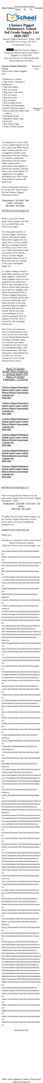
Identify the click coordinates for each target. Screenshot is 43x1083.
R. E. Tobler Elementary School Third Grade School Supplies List (20, 890)
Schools (37, 8)
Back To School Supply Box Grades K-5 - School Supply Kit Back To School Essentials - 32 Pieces (15, 374)
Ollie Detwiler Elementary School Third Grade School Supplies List (21, 867)
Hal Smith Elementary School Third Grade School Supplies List (20, 703)
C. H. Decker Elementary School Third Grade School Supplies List (21, 577)
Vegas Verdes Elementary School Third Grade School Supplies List (21, 973)
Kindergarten (8, 200)
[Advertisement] (21, 1053)
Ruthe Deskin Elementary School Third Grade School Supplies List (21, 944)
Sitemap (10, 8)
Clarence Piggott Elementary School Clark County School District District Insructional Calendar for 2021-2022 (15, 471)
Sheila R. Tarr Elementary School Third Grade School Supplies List (21, 947)
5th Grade (20, 205)
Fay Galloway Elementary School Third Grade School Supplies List (21, 674)
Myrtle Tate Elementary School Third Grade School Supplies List (20, 861)
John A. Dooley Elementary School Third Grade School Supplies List (21, 775)
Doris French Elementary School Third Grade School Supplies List (21, 614)
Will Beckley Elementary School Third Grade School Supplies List (20, 990)
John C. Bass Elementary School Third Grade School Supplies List (21, 778)
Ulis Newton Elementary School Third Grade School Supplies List (20, 967)
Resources (18, 1079)
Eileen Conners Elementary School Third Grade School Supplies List (21, 648)
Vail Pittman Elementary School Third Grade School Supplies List (20, 970)
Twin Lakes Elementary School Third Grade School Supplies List (20, 964)
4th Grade (9, 205)
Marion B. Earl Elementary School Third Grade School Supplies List (21, 855)
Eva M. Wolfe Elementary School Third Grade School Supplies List (21, 671)
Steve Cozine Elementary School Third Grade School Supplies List (20, 953)
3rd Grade (18, 203)
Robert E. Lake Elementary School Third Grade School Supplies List (21, 910)
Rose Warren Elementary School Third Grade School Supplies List (20, 933)
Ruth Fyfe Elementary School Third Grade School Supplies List (20, 941)
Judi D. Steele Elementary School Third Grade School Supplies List (21, 804)
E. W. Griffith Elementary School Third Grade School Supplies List (21, 626)
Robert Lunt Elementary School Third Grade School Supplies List (20, 918)
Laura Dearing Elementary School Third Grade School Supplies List (21, 815)
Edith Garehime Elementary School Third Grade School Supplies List (21, 631)
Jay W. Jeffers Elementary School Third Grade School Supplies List (21, 769)
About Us (17, 1082)
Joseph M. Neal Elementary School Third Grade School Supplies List (21, 801)
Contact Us (26, 1082)
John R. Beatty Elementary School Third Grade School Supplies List (21, 781)
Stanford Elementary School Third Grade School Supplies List (19, 950)
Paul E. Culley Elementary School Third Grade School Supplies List (21, 881)
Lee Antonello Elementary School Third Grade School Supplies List (21, 818)
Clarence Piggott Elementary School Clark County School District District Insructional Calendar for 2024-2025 (15, 424)
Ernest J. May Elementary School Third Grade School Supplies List (21, 657)
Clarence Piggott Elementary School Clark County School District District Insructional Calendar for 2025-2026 (15, 408)
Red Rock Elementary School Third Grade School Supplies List (20, 898)
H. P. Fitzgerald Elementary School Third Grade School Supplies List (21, 700)
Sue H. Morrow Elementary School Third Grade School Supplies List (21, 956)
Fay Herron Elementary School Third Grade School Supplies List (20, 677)
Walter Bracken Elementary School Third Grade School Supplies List (21, 976)
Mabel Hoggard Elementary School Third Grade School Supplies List (21, 844)
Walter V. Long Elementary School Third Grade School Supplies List (21, 979)
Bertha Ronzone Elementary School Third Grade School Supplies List (21, 562)
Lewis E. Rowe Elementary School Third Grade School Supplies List (21, 821)
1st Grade (19, 200)
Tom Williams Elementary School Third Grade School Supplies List (21, 962)
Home (4, 8)
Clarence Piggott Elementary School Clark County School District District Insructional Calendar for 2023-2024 (15, 440)
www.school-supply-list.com (21, 44)
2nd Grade (30, 503)
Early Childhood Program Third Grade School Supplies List (19, 628)
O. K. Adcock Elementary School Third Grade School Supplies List (21, 864)
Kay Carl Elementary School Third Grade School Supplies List (19, 806)
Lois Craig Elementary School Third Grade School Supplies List (20, 824)
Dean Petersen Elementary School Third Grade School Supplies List (21, 611)
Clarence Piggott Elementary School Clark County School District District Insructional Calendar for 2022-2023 (15, 455)
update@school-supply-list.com (15, 530)
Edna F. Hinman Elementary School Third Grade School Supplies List (21, 634)
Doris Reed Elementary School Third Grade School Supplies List (20, 617)
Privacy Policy (35, 1079)
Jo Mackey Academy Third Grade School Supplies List (17, 772)
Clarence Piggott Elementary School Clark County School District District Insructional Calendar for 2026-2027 (15, 392)
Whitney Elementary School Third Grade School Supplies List (19, 987)
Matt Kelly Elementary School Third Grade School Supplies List (20, 858)
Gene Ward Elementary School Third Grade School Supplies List (20, 686)
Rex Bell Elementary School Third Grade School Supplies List (19, 901)
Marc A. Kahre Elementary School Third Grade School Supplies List (21, 852)
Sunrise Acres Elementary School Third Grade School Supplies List (21, 959)
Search (10, 1079)
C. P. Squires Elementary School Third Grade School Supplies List (20, 580)
